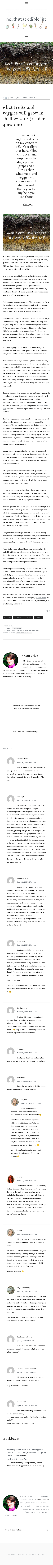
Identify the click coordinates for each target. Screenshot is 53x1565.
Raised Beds (16, 630)
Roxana (19, 1402)
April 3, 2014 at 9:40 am (25, 1341)
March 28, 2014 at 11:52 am (27, 1234)
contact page (41, 598)
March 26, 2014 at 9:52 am (26, 945)
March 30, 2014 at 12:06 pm (27, 1291)
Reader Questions (34, 630)
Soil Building (24, 630)
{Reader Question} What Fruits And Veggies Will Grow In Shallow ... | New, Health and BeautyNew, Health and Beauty (26, 1452)
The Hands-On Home (41, 1500)
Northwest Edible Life (26, 19)
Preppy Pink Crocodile (25, 1368)
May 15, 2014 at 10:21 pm (26, 1372)
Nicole (19, 941)
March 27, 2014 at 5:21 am (26, 1081)
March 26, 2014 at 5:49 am (26, 800)
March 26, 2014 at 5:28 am (26, 762)
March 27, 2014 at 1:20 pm (27, 1181)
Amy (22, 1100)
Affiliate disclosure (23, 633)
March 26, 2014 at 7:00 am (26, 882)
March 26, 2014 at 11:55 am (27, 1053)
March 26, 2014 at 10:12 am (27, 1012)
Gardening (27, 98)
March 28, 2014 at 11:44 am (31, 1103)
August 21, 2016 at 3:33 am (27, 1405)
